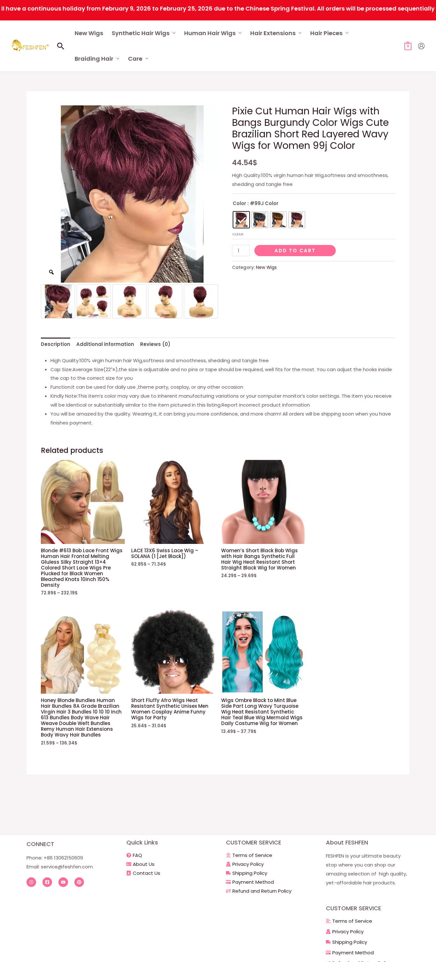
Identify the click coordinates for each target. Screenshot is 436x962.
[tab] (55, 344)
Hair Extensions (273, 33)
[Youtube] (63, 882)
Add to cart (295, 250)
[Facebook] (47, 882)
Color (239, 203)
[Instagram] (31, 882)
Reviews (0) (155, 344)
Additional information (105, 344)
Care (135, 59)
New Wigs (89, 33)
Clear (237, 234)
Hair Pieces (326, 33)
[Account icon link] (421, 46)
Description (55, 344)
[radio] (241, 220)
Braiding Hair (94, 59)
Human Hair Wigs (210, 33)
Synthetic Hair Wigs (140, 33)
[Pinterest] (79, 882)
